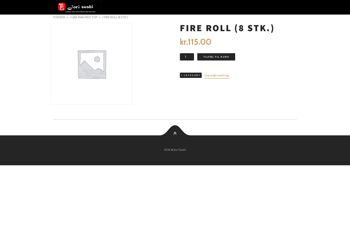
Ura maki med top (85, 17)
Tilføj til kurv (216, 56)
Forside (59, 17)
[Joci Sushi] (175, 7)
